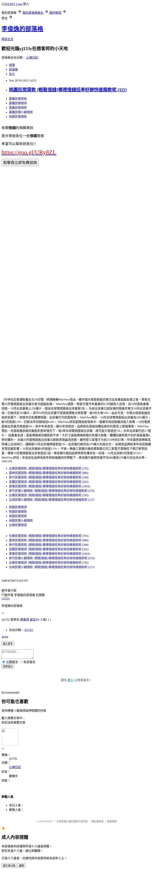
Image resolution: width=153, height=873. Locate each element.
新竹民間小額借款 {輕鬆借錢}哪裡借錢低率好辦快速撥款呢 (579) (51, 490)
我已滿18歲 (9, 865)
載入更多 (8, 643)
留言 (33, 619)
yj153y (5, 598)
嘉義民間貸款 (18, 98)
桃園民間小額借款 (21, 520)
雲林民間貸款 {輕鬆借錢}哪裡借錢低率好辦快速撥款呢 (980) (48, 472)
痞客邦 (24, 619)
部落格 (13, 69)
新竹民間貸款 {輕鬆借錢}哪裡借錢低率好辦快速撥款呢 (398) (48, 477)
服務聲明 (112, 821)
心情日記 (32, 57)
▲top (4, 636)
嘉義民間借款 (18, 107)
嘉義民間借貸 (18, 103)
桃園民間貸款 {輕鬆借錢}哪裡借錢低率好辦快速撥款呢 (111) (68, 89)
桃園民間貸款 (18, 516)
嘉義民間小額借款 (21, 112)
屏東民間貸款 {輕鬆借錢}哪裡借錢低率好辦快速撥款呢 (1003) (49, 486)
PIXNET (48, 821)
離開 (21, 865)
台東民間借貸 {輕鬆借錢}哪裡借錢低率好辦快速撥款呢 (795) (48, 495)
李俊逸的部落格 (22, 29)
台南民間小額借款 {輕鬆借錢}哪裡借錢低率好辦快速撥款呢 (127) (51, 499)
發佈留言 (8, 666)
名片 (12, 74)
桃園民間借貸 (18, 507)
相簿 (12, 65)
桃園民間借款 (18, 116)
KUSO (29, 630)
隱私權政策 (97, 821)
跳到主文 (7, 39)
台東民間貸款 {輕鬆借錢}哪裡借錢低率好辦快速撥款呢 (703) (48, 468)
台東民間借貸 (18, 525)
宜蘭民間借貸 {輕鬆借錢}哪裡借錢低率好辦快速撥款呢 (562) (48, 481)
